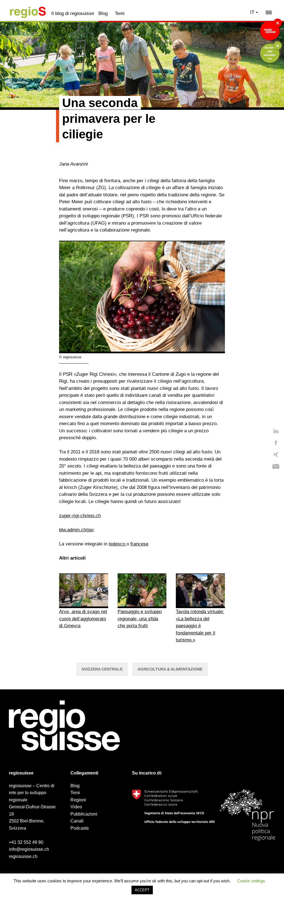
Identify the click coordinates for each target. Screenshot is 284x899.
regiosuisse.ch (23, 856)
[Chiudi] (277, 23)
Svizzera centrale (102, 669)
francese (139, 544)
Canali (76, 821)
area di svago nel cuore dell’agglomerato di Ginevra (83, 618)
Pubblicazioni (83, 814)
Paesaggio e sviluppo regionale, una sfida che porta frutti (140, 618)
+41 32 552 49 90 (26, 842)
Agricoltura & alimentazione (170, 669)
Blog (103, 13)
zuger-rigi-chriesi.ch (80, 515)
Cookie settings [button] (251, 880)
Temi (120, 13)
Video (76, 806)
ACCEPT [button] (142, 890)
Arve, (65, 611)
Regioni (78, 800)
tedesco (117, 544)
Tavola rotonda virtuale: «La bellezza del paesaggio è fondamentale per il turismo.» (200, 625)
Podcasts (79, 828)
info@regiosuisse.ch (29, 849)
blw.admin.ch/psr (76, 529)
